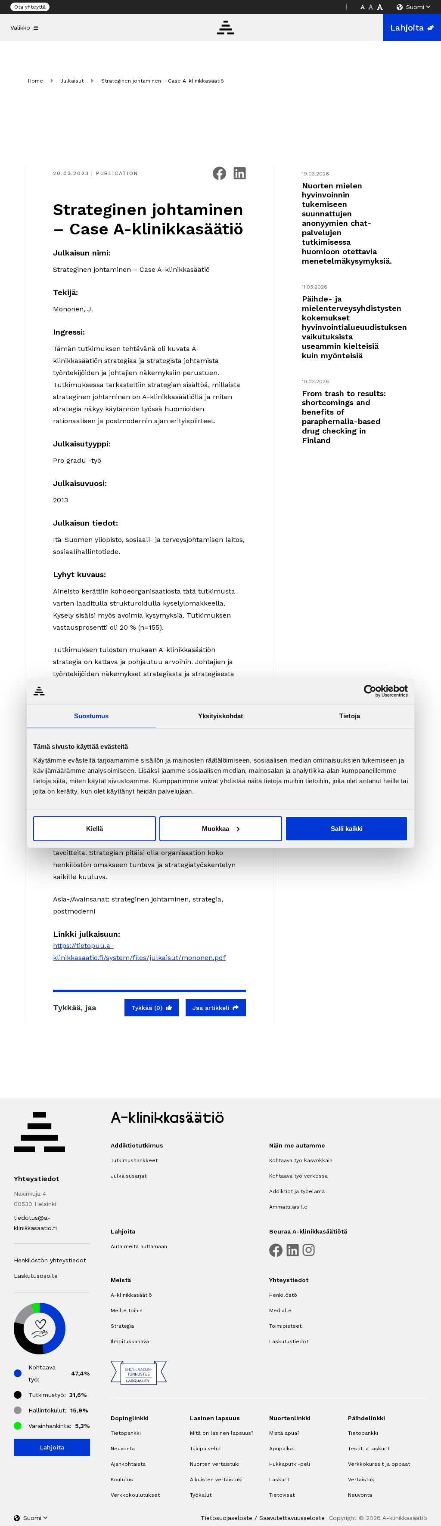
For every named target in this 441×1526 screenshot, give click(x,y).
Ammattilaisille (288, 1207)
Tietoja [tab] (349, 716)
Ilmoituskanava (130, 1341)
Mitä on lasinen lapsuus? (221, 1433)
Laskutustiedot (288, 1341)
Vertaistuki (362, 1480)
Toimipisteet (285, 1326)
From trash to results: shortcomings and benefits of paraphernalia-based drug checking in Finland (344, 417)
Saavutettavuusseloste (292, 1517)
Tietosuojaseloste (226, 1517)
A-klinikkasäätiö (131, 1295)
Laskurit (279, 1480)
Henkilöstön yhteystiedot (50, 1260)
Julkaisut (72, 81)
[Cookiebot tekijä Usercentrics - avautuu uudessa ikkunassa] (370, 691)
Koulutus (122, 1480)
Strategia (122, 1326)
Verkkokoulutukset (135, 1495)
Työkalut (200, 1495)
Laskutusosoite (36, 1275)
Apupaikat (282, 1449)
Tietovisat (282, 1495)
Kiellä (94, 828)
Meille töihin (127, 1311)
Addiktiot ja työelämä (297, 1191)
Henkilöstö (283, 1295)
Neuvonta (123, 1449)
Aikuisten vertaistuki (216, 1480)
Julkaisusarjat (128, 1176)
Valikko (20, 27)
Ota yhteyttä (30, 7)
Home (35, 81)
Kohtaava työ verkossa (298, 1176)
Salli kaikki (347, 828)
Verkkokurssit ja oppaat (379, 1464)
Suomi (415, 6)
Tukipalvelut (205, 1449)
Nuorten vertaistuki (214, 1464)
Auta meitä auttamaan (139, 1246)
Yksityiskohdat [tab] (220, 716)
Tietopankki (126, 1433)
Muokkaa (215, 828)
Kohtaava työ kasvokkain (300, 1160)
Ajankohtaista (128, 1464)
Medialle (280, 1311)
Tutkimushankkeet (134, 1160)
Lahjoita (407, 27)
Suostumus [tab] (91, 716)
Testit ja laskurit (369, 1449)
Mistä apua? (284, 1433)
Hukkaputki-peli (289, 1464)
